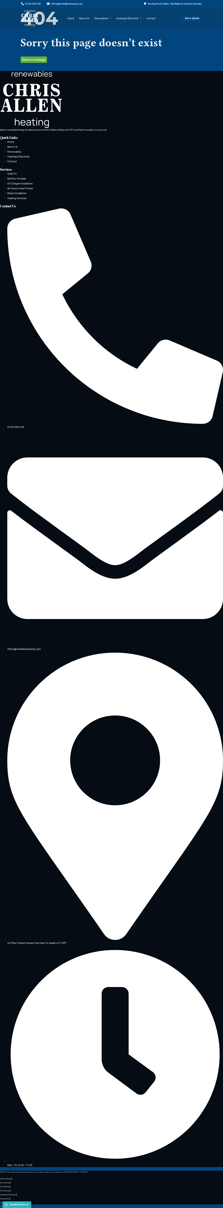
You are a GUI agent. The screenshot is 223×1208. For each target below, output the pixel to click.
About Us (84, 18)
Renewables (101, 18)
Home (70, 18)
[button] (109, 18)
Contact (151, 18)
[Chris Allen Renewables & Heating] (29, 18)
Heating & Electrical (127, 18)
